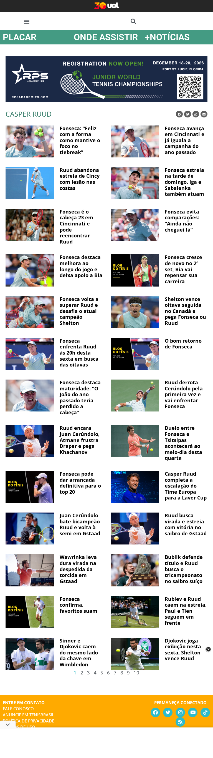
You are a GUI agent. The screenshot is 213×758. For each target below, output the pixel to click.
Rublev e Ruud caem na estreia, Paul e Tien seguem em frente (186, 611)
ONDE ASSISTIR (106, 37)
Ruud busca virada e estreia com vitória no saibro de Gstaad (186, 524)
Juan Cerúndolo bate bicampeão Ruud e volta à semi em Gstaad (80, 524)
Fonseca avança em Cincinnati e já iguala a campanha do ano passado (184, 140)
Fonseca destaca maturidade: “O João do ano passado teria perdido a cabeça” (80, 397)
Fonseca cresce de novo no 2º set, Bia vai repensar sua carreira (183, 269)
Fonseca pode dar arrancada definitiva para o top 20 (80, 482)
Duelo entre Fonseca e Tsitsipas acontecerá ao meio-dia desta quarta (183, 443)
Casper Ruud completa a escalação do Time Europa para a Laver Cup (186, 485)
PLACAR (19, 37)
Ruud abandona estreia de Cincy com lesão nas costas (80, 179)
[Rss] (180, 722)
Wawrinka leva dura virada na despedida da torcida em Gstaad (78, 569)
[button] (26, 21)
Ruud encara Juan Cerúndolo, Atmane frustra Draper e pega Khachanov (80, 440)
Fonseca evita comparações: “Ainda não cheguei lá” (182, 220)
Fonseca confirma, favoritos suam (78, 605)
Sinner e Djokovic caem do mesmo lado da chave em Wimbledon (79, 652)
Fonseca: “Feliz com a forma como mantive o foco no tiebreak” (80, 140)
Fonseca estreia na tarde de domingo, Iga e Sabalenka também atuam (184, 182)
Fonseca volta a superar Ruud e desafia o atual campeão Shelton (79, 311)
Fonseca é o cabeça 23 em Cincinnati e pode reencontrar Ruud (76, 226)
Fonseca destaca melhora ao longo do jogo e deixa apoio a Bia (81, 266)
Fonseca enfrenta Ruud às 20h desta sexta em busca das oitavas (79, 352)
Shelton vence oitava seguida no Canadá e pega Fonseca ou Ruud (185, 311)
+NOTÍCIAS (167, 37)
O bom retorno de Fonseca (183, 343)
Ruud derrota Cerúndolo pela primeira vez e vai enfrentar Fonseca (184, 394)
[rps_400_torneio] (106, 100)
